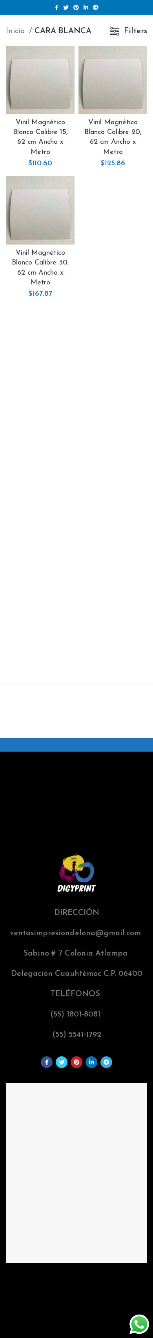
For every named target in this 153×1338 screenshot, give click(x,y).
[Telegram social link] (96, 7)
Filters (135, 31)
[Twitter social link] (66, 7)
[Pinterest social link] (76, 7)
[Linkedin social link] (86, 7)
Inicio (16, 31)
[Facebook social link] (57, 7)
